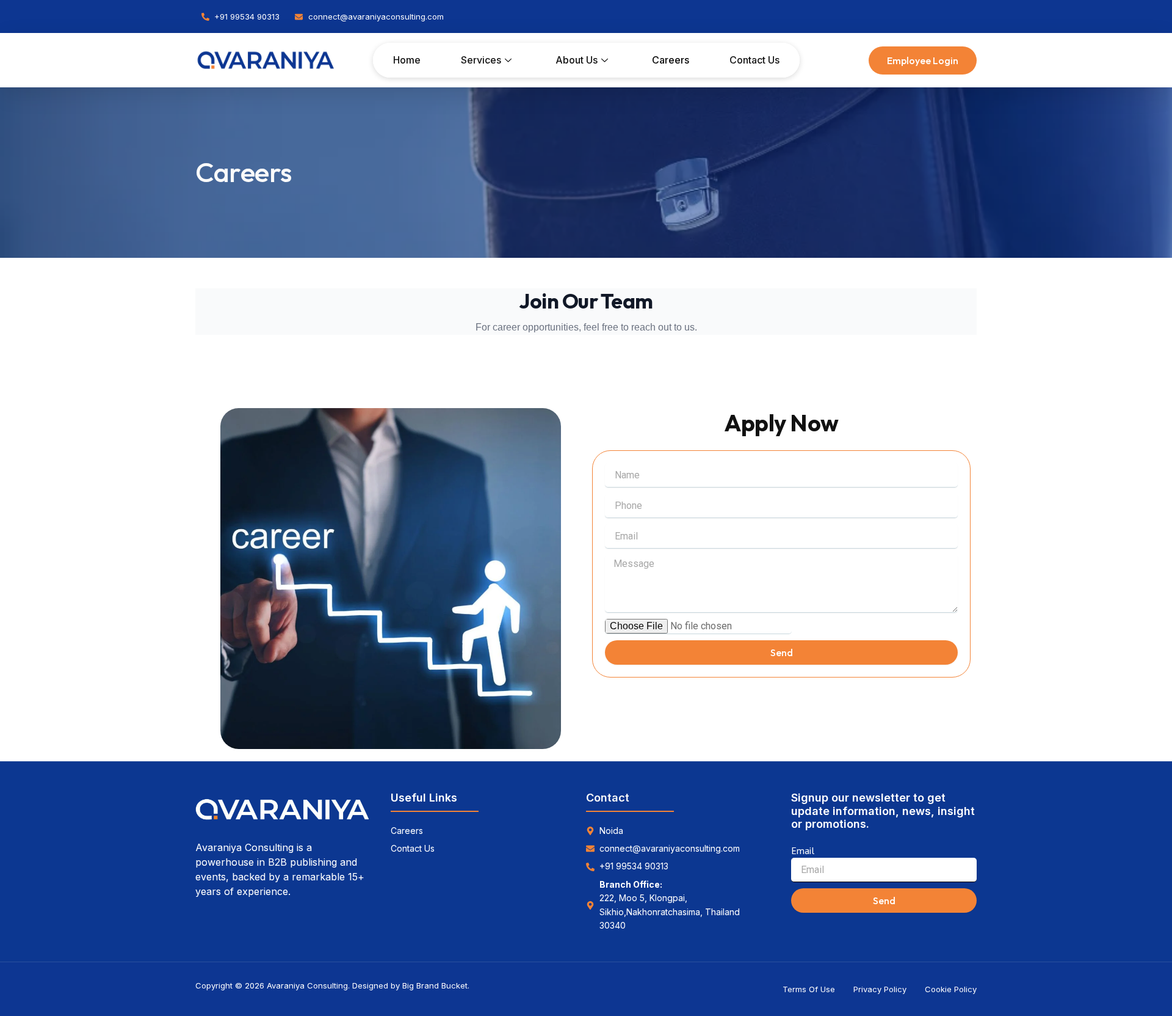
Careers (670, 60)
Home (407, 60)
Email (802, 850)
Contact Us (754, 60)
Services (481, 60)
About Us (576, 60)
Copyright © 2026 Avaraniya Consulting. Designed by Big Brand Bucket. (332, 985)
